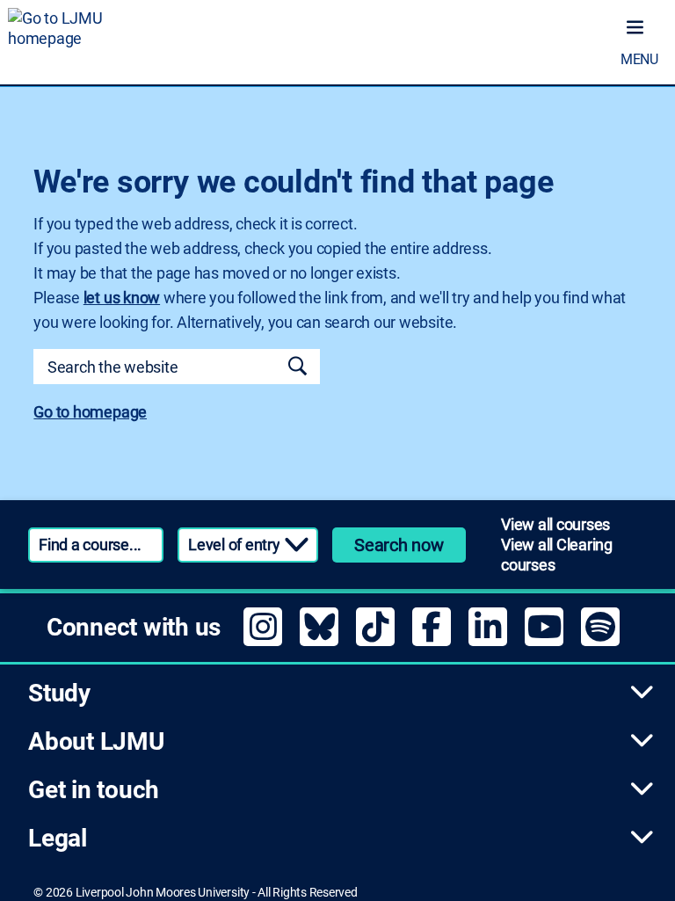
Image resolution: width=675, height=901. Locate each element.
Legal (57, 838)
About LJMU (96, 741)
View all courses (555, 524)
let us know (121, 297)
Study (59, 693)
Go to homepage (90, 412)
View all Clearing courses (557, 554)
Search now (399, 545)
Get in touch (93, 789)
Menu (639, 59)
